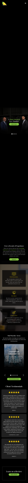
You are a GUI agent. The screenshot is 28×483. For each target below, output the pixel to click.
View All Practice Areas (14, 379)
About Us (14, 259)
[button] (25, 3)
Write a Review (14, 474)
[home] (6, 3)
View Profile (14, 130)
